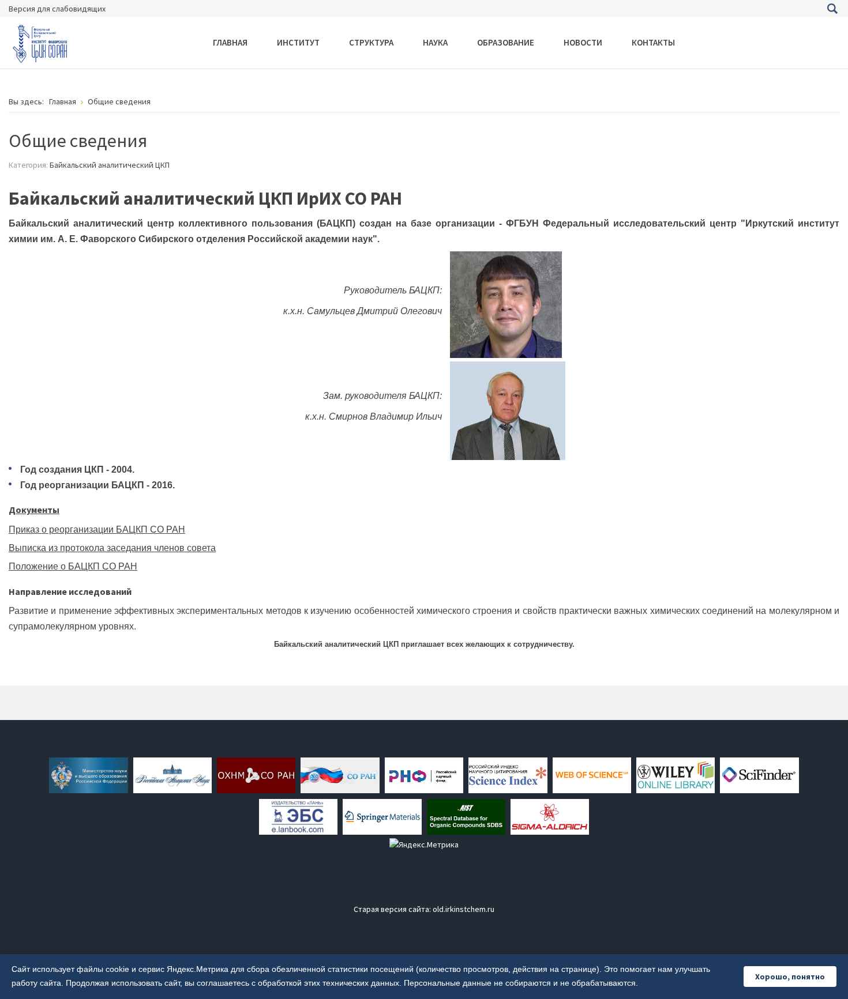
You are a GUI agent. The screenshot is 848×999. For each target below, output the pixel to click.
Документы (34, 509)
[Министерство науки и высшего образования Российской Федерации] (88, 775)
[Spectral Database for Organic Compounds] (466, 816)
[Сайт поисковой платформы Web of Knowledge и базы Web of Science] (592, 775)
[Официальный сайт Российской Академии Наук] (172, 775)
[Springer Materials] (382, 816)
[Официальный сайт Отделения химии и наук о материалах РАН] (256, 775)
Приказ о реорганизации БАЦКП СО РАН (97, 529)
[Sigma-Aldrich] (550, 816)
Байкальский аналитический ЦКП (110, 165)
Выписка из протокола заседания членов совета (112, 548)
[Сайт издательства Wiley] (675, 775)
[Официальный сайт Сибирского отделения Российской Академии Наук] (340, 775)
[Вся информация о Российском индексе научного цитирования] (507, 775)
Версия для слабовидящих (57, 8)
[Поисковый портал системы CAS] (759, 775)
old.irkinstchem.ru (463, 909)
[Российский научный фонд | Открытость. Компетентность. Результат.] (424, 775)
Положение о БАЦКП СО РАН (73, 566)
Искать (832, 8)
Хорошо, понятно (790, 976)
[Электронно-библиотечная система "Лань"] (298, 816)
